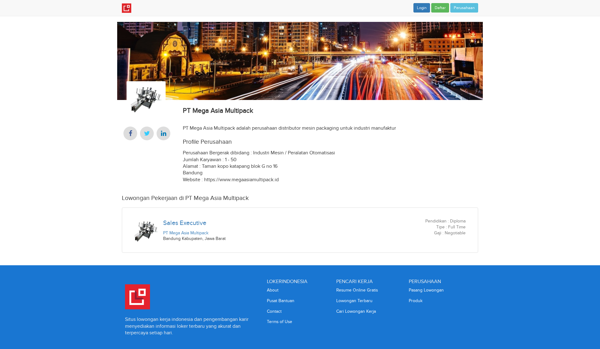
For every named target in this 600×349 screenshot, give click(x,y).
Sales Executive (184, 222)
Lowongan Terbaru (354, 300)
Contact (274, 311)
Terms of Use (279, 321)
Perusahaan (464, 8)
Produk (415, 300)
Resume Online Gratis (357, 290)
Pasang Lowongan (426, 290)
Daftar (440, 8)
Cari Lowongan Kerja (356, 311)
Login (422, 8)
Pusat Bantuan (280, 300)
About (272, 290)
